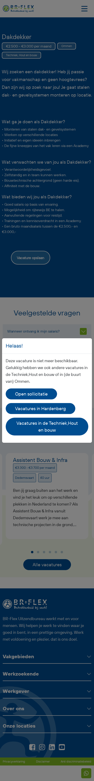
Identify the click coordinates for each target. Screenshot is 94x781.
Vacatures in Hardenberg (40, 408)
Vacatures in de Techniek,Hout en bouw (47, 426)
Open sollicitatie (31, 394)
